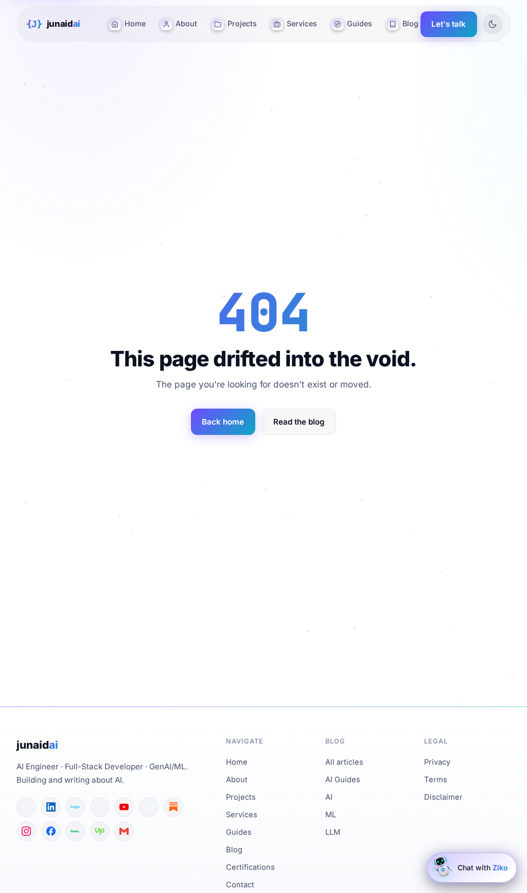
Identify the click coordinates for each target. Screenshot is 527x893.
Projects (242, 23)
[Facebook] (51, 831)
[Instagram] (26, 831)
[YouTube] (124, 807)
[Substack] (173, 807)
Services (302, 23)
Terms (435, 779)
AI (328, 797)
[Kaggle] (75, 807)
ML (330, 814)
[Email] (124, 831)
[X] (100, 807)
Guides (359, 23)
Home (135, 23)
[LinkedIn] (51, 807)
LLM (332, 832)
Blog (410, 23)
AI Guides (342, 779)
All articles (344, 762)
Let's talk (448, 24)
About (186, 23)
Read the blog (299, 422)
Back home (223, 422)
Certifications (250, 867)
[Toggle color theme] (492, 24)
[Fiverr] (75, 831)
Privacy (437, 762)
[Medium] (149, 807)
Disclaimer (443, 797)
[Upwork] (100, 831)
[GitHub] (26, 807)
